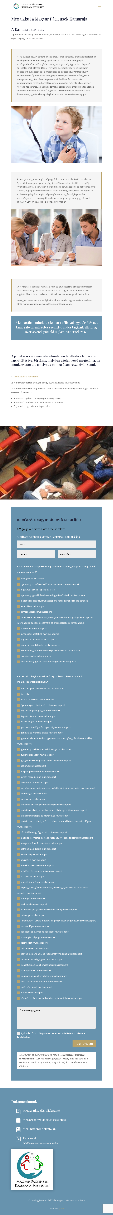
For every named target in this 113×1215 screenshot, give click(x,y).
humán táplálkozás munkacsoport (37, 699)
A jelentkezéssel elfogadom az (51, 1035)
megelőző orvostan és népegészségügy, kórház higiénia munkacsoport (57, 837)
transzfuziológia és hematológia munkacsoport (44, 964)
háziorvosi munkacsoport (33, 765)
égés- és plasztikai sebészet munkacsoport (43, 705)
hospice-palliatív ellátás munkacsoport (40, 771)
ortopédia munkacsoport (33, 876)
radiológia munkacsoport (33, 915)
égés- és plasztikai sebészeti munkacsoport (43, 688)
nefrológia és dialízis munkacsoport (38, 848)
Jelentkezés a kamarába (25, 376)
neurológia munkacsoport (33, 859)
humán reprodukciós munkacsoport (38, 776)
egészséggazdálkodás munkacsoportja (40, 644)
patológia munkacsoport (33, 898)
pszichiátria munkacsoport (34, 904)
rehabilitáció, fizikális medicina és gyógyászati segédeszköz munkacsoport (58, 920)
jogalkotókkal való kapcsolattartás (38, 589)
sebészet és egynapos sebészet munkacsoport (45, 931)
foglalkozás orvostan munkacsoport (39, 716)
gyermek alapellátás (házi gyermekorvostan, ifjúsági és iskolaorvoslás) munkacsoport (54, 741)
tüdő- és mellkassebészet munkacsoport (41, 981)
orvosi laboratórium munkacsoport (38, 881)
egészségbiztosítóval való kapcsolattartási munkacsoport (50, 584)
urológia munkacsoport (32, 992)
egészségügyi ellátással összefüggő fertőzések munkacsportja (53, 595)
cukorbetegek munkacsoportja (36, 655)
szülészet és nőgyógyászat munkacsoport (42, 959)
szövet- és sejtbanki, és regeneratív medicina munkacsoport (51, 953)
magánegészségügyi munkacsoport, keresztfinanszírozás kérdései (54, 600)
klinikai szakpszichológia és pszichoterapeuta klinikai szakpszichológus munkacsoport (54, 824)
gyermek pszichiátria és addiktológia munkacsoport (46, 749)
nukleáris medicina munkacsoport (37, 865)
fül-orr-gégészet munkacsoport (37, 721)
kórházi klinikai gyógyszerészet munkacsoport (44, 832)
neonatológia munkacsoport (35, 854)
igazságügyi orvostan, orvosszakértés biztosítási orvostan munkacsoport (58, 787)
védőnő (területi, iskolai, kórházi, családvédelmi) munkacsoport (52, 998)
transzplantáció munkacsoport (36, 970)
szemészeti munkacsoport (34, 942)
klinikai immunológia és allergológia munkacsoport (45, 815)
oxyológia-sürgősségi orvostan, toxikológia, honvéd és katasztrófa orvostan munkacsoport (52, 890)
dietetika (25, 693)
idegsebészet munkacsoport (35, 782)
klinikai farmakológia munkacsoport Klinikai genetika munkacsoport (54, 810)
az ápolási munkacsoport (33, 606)
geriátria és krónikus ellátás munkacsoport (42, 732)
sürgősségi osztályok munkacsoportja (40, 633)
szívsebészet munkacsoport (35, 948)
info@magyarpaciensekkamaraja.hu (40, 1142)
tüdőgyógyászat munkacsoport (36, 986)
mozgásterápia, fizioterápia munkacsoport (42, 843)
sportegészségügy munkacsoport (38, 937)
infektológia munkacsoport (34, 793)
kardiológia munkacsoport (33, 798)
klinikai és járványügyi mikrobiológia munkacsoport (46, 804)
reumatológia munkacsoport (35, 926)
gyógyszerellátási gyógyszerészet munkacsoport (46, 760)
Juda (61, 1208)
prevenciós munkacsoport (34, 628)
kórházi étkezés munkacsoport (36, 611)
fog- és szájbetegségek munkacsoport (40, 710)
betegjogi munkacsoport (33, 578)
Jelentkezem (84, 1044)
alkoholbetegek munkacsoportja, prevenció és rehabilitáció (50, 650)
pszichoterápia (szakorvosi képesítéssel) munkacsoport (49, 909)
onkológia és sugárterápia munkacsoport (41, 870)
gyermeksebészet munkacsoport (37, 754)
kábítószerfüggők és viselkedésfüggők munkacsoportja (48, 661)
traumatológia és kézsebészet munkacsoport (44, 975)
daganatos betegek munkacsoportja (39, 639)
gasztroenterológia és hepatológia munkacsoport (46, 727)
